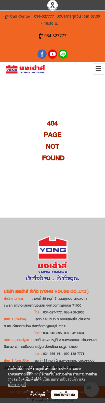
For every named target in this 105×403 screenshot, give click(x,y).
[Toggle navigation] (98, 69)
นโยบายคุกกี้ (17, 384)
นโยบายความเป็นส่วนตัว (60, 379)
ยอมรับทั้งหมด (64, 394)
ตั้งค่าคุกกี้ (37, 394)
